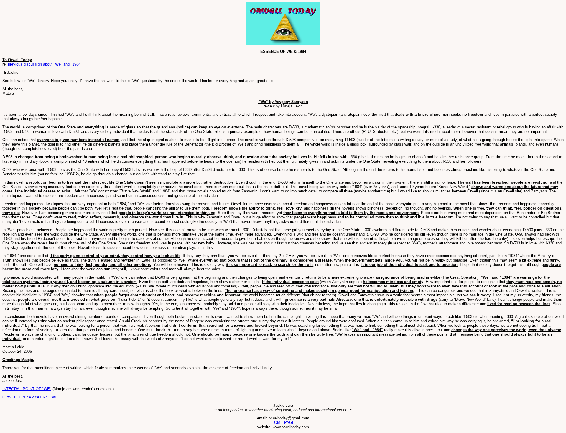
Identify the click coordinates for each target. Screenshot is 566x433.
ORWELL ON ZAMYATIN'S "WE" (30, 397)
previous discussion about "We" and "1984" (45, 64)
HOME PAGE (283, 422)
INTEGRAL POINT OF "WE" (26, 389)
